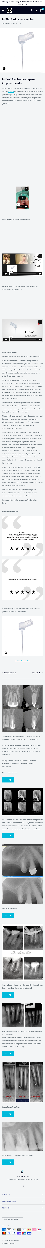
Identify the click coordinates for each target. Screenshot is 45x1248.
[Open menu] (3, 10)
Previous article (10, 673)
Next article (36, 673)
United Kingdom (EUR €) (10, 1219)
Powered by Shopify (8, 1243)
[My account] (36, 10)
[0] (41, 10)
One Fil (8, 780)
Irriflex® (11, 91)
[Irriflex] (22, 616)
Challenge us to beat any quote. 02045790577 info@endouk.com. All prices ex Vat (22, 3)
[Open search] (32, 10)
